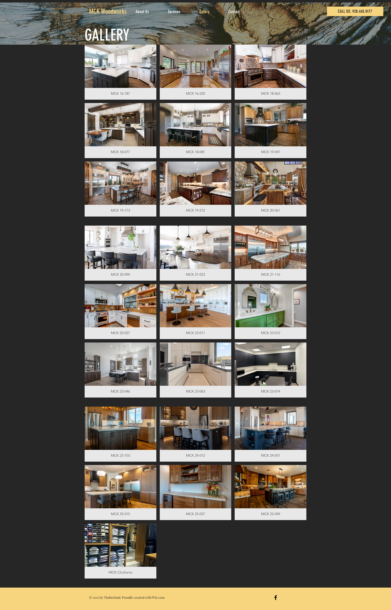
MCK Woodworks (108, 11)
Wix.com (158, 597)
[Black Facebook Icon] (275, 597)
